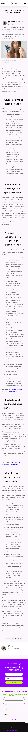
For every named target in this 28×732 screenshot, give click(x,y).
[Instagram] (10, 730)
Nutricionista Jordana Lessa (16, 22)
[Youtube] (13, 730)
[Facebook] (15, 638)
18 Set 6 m (13, 24)
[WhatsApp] (21, 638)
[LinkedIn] (12, 638)
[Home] (6, 3)
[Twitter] (18, 638)
